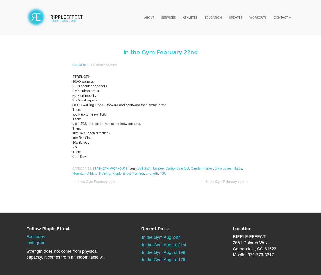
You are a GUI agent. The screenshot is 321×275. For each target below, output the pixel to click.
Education (213, 17)
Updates (235, 17)
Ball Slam (144, 168)
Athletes (190, 17)
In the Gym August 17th (164, 259)
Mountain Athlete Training (91, 173)
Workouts (258, 17)
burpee (158, 168)
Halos (238, 168)
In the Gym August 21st (164, 244)
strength (152, 173)
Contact (281, 17)
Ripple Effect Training (128, 173)
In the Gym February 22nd (160, 52)
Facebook (36, 236)
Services (168, 17)
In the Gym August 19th (164, 252)
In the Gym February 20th (93, 181)
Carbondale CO (177, 168)
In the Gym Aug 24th (161, 237)
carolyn (79, 64)
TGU (163, 173)
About (149, 17)
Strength (101, 168)
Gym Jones (223, 168)
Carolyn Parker (202, 168)
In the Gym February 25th (227, 181)
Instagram (36, 242)
